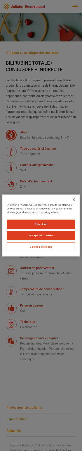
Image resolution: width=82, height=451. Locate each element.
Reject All (41, 223)
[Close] (74, 199)
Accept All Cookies (41, 235)
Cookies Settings (41, 246)
